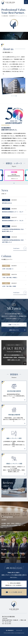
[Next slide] (26, 175)
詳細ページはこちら (14, 324)
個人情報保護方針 (10, 630)
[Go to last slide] (2, 175)
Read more (16, 248)
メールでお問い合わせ (15, 592)
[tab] (12, 96)
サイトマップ (19, 630)
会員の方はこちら (14, 330)
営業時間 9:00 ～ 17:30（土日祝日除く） (14, 584)
